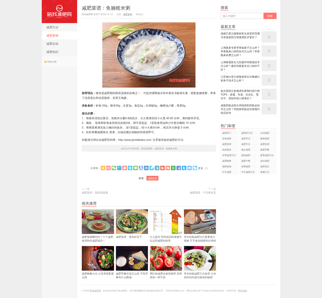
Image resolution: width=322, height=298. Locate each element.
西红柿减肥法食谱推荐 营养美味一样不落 (166, 275)
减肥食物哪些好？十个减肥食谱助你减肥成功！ (97, 238)
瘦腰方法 (264, 171)
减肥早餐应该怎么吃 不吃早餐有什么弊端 (132, 275)
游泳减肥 (264, 160)
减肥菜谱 (152, 178)
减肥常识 (245, 138)
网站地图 (242, 290)
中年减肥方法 (248, 171)
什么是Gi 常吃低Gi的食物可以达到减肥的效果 (166, 238)
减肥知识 (52, 52)
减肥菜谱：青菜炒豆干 (129, 237)
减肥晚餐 (226, 160)
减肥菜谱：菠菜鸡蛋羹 (95, 192)
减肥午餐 (245, 160)
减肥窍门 (226, 132)
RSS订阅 (51, 61)
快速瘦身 (226, 149)
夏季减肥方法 (267, 155)
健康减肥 (264, 138)
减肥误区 (264, 166)
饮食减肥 (226, 138)
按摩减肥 (245, 166)
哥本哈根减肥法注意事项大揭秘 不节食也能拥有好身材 (200, 238)
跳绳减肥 (245, 155)
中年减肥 (226, 171)
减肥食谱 (264, 143)
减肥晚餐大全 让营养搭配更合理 (98, 275)
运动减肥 (264, 132)
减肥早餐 (264, 149)
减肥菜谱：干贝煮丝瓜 (203, 192)
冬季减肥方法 (229, 155)
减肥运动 (52, 43)
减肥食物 (52, 35)
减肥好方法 (246, 132)
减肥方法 (52, 27)
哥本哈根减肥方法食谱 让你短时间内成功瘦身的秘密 (200, 275)
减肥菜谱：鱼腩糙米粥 (106, 7)
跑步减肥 (245, 149)
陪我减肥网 (59, 11)
